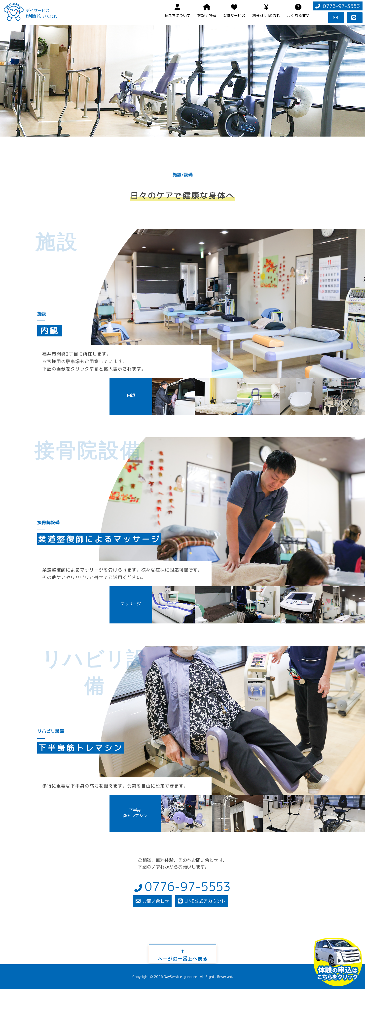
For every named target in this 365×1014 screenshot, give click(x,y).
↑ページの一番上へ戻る (182, 955)
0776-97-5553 (341, 6)
